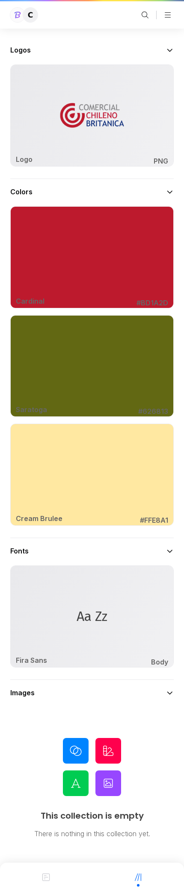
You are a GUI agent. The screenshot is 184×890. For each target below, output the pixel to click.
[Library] (138, 876)
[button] (92, 50)
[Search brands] (145, 15)
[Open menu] (168, 15)
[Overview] (46, 876)
